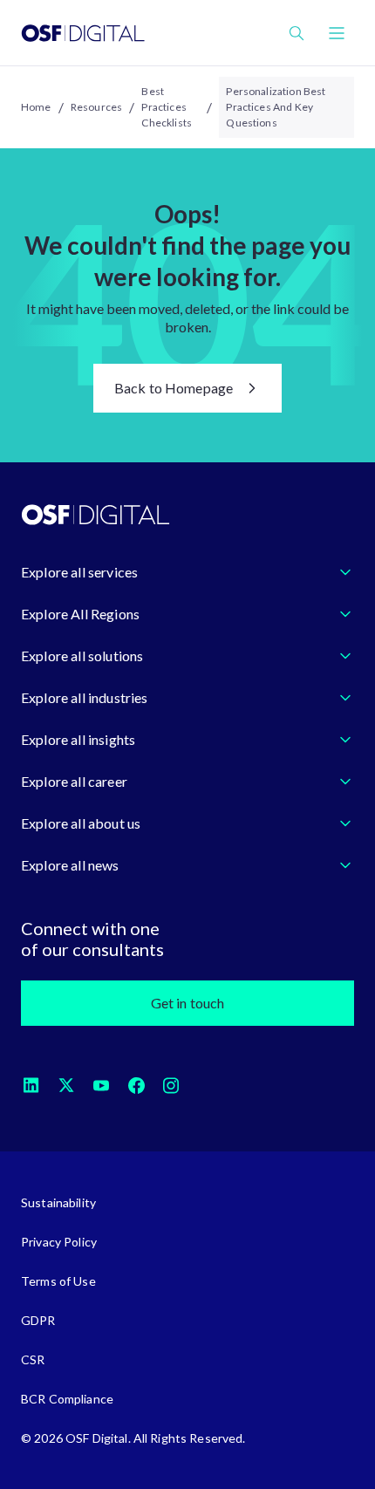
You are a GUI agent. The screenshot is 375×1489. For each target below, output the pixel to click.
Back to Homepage (174, 387)
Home (36, 106)
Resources (96, 106)
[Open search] (296, 33)
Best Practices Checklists (166, 107)
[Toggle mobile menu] (336, 33)
